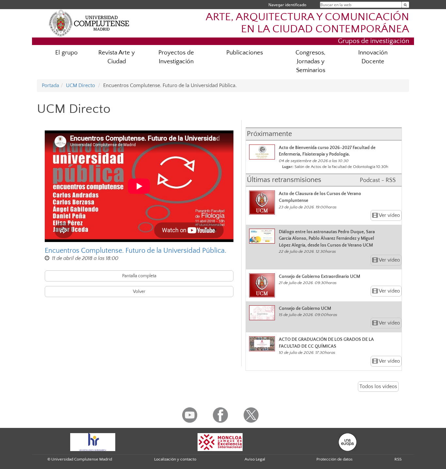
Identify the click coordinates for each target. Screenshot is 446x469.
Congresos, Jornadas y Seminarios (310, 61)
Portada (50, 85)
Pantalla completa (139, 276)
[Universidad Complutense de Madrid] (89, 23)
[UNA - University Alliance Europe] (348, 442)
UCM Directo (80, 85)
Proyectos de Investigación (176, 57)
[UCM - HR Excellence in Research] (92, 442)
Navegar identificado (287, 5)
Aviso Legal (255, 459)
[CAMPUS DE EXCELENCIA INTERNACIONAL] (220, 442)
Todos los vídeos (378, 386)
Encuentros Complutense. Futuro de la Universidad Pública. (135, 251)
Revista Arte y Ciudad (116, 57)
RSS (398, 459)
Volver (139, 291)
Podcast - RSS (378, 180)
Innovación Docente (373, 57)
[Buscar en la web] (405, 5)
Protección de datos (334, 459)
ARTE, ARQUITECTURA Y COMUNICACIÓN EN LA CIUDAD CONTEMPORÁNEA (307, 23)
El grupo (66, 52)
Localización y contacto (175, 459)
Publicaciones (244, 52)
